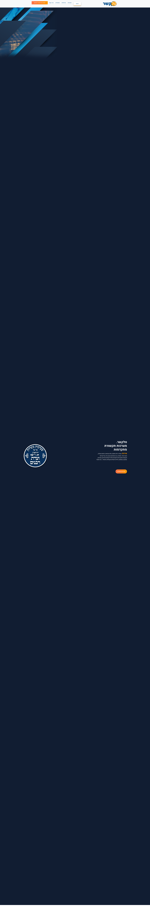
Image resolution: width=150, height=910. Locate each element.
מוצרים (69, 3)
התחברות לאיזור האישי (38, 3)
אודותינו (63, 3)
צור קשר (51, 3)
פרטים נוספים (121, 471)
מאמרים (57, 3)
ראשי (76, 4)
